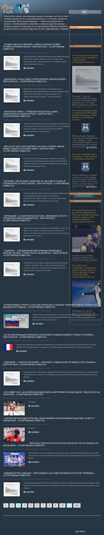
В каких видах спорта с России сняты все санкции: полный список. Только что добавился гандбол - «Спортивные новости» (50, 306)
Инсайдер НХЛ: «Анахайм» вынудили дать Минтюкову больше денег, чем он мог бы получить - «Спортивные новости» (51, 393)
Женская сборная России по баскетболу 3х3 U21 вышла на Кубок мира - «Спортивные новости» (50, 444)
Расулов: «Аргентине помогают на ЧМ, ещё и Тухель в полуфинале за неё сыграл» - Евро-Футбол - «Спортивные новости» (36, 183)
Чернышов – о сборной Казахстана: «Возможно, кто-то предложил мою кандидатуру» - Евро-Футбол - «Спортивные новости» (35, 218)
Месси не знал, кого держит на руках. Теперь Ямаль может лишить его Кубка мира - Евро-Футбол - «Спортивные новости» (33, 148)
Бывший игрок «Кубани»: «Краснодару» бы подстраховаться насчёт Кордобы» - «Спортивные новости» (49, 474)
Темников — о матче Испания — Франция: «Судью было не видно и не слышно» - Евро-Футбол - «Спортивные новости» (50, 363)
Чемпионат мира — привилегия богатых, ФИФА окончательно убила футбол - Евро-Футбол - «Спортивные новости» (30, 114)
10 (62, 505)
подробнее (30, 68)
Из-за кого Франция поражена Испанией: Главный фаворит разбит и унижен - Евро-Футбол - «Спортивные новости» (48, 336)
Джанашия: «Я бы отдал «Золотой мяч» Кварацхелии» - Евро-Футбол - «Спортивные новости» (35, 80)
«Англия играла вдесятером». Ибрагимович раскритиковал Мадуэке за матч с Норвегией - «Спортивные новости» (49, 419)
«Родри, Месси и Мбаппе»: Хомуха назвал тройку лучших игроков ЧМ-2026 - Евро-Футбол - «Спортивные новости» (34, 46)
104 (77, 505)
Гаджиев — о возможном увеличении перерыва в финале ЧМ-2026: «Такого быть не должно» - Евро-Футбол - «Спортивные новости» (35, 253)
